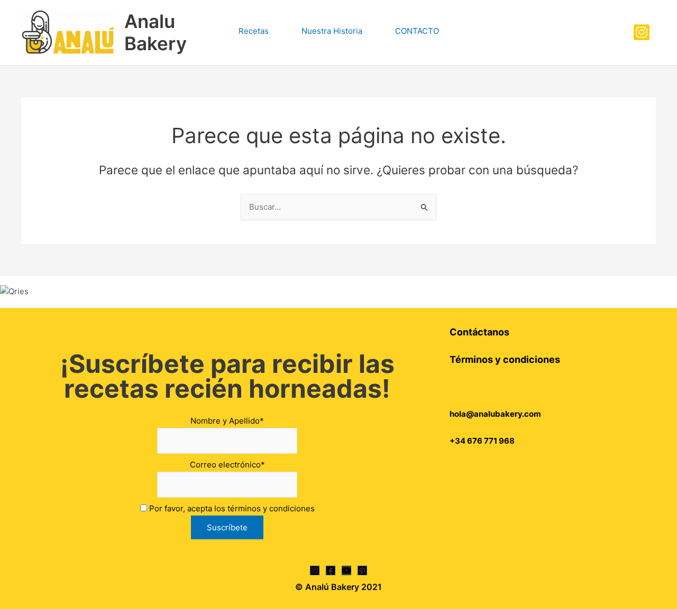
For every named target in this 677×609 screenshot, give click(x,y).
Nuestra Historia (331, 31)
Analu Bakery (155, 32)
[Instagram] (642, 32)
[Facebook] (330, 570)
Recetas (254, 31)
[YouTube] (346, 570)
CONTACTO (417, 31)
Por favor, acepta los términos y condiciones (231, 508)
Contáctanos (479, 332)
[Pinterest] (362, 570)
